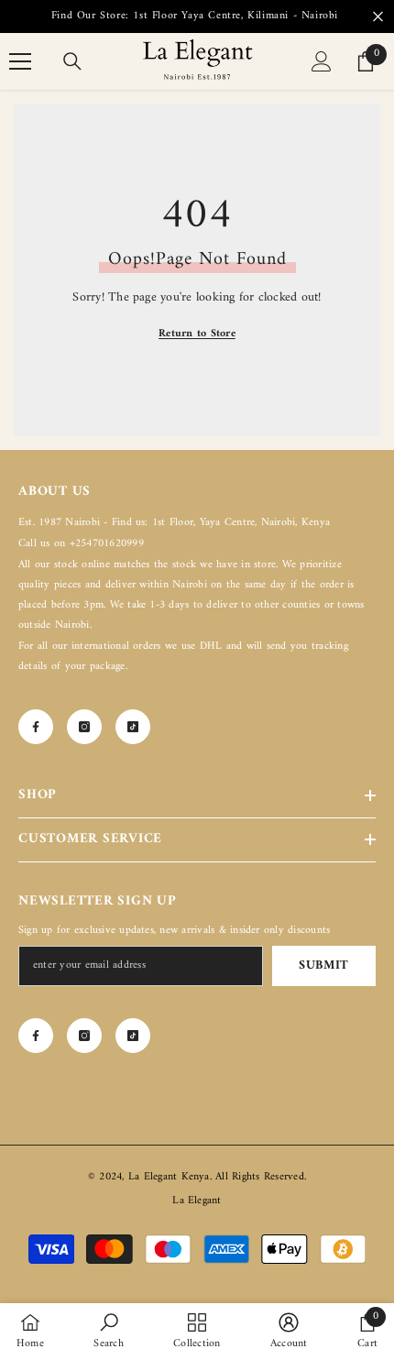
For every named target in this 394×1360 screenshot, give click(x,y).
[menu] (20, 61)
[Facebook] (35, 726)
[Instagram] (84, 726)
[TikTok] (132, 726)
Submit (324, 965)
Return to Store (197, 334)
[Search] (72, 61)
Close (378, 17)
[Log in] (322, 61)
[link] (108, 1331)
